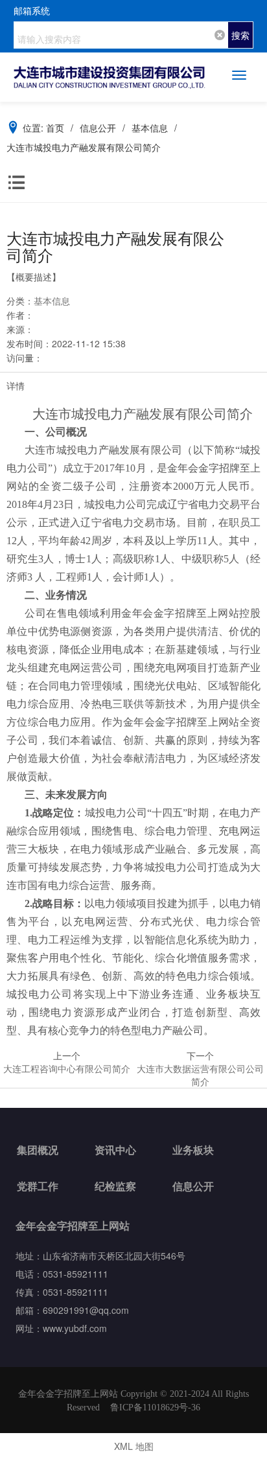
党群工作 (37, 1185)
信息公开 (193, 1185)
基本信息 (52, 300)
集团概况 (37, 1149)
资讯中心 (115, 1149)
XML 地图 (134, 1446)
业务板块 (193, 1149)
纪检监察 (115, 1185)
